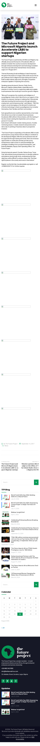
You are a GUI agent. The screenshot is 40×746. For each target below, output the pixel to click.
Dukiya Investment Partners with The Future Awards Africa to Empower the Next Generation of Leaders (24, 557)
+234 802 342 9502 (7, 668)
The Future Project (11, 444)
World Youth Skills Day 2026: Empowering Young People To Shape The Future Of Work (24, 504)
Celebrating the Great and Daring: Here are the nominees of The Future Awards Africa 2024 (25, 529)
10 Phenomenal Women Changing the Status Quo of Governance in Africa (23, 574)
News (6, 446)
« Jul (2, 628)
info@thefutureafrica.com (9, 671)
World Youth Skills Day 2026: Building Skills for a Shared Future (23, 496)
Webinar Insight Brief (18, 512)
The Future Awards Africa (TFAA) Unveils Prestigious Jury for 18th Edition (24, 549)
